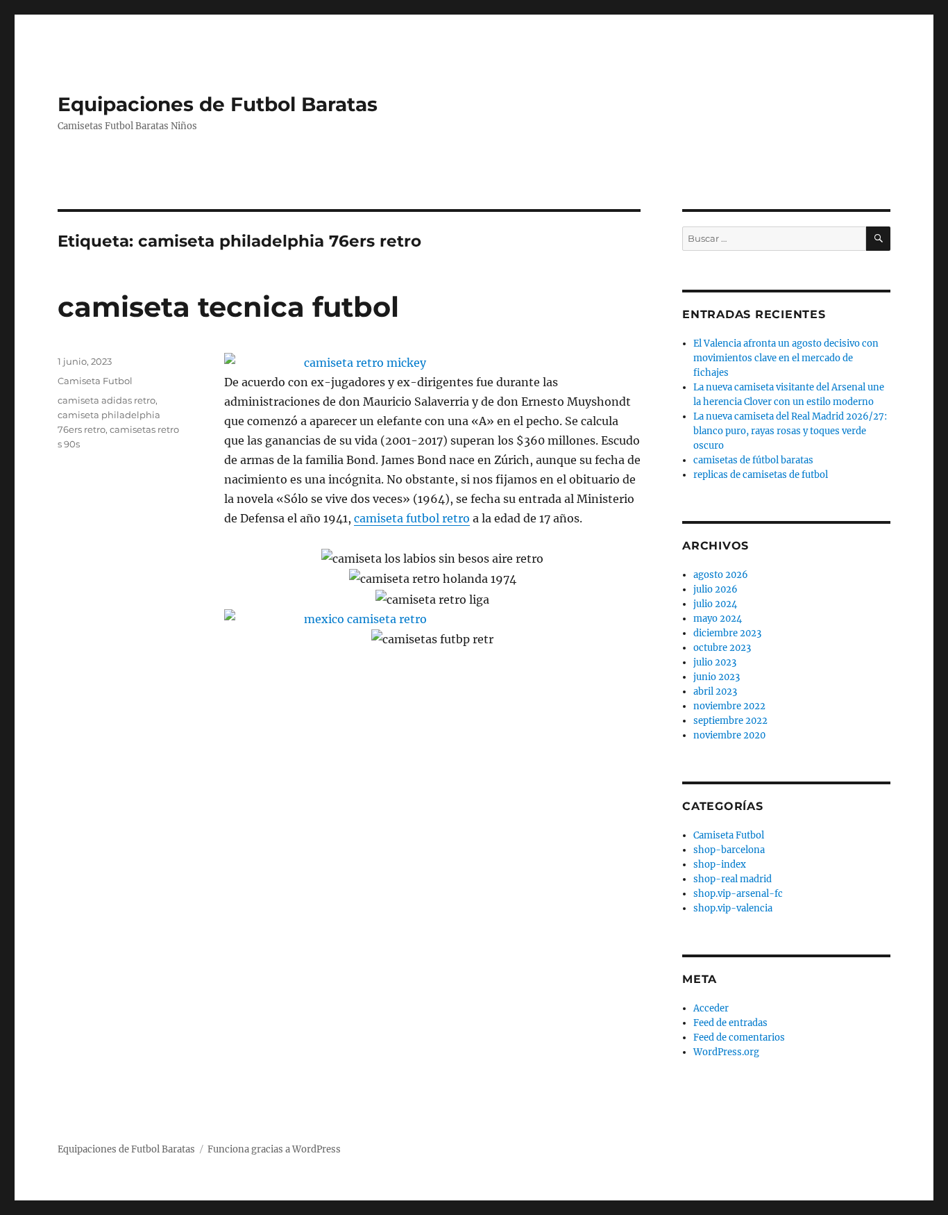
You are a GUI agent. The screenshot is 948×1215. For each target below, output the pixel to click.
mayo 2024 (717, 619)
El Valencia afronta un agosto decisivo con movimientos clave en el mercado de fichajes (786, 358)
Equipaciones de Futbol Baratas (218, 104)
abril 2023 (715, 691)
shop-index (719, 864)
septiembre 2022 (730, 721)
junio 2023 (716, 677)
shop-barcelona (729, 850)
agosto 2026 (720, 575)
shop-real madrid (732, 879)
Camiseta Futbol (95, 380)
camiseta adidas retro (106, 400)
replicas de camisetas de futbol (760, 475)
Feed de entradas (730, 1023)
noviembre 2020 (729, 735)
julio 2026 (715, 589)
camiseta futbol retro (412, 518)
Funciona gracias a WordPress (274, 1149)
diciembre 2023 (727, 633)
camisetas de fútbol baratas (753, 460)
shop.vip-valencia (732, 908)
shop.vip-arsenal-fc (738, 894)
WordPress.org (726, 1052)
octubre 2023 (722, 648)
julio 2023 (714, 662)
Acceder (711, 1008)
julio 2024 (715, 604)
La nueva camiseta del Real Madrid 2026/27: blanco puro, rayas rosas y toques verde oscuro (790, 431)
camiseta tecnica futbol (228, 307)
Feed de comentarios (739, 1037)
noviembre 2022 (729, 706)
